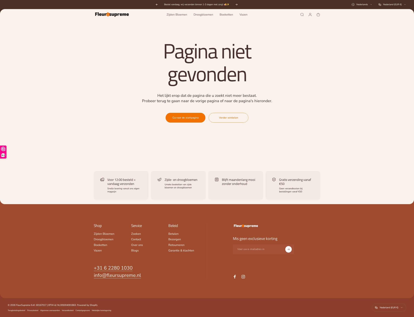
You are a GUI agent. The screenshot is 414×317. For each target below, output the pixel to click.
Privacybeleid (32, 310)
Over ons (137, 245)
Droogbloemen (103, 239)
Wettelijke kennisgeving (101, 310)
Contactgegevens (83, 310)
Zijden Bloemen (104, 234)
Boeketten (100, 245)
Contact (136, 239)
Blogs (135, 250)
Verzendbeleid (68, 310)
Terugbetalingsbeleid (16, 310)
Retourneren (176, 245)
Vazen (98, 250)
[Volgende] (236, 4)
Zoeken (136, 234)
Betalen (173, 234)
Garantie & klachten (181, 250)
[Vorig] (156, 4)
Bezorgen (174, 239)
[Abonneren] (288, 249)
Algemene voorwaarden (50, 310)
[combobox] (362, 4)
